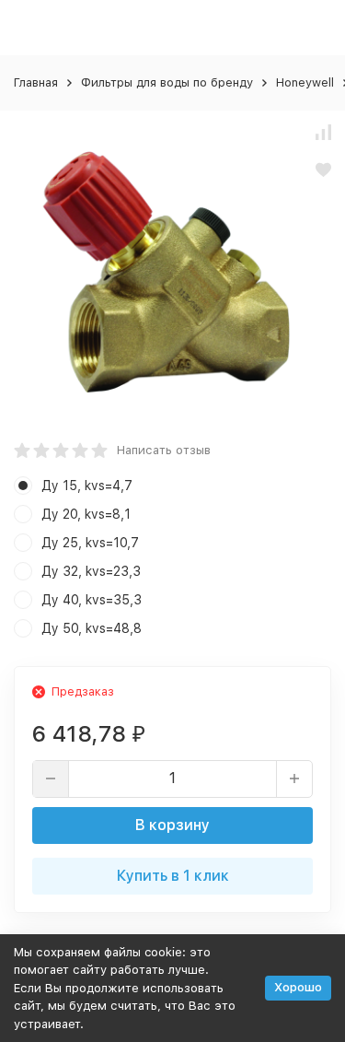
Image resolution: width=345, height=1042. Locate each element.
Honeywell (305, 82)
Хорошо (298, 987)
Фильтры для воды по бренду (167, 82)
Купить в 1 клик (173, 875)
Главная (36, 82)
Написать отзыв (164, 450)
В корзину (172, 825)
